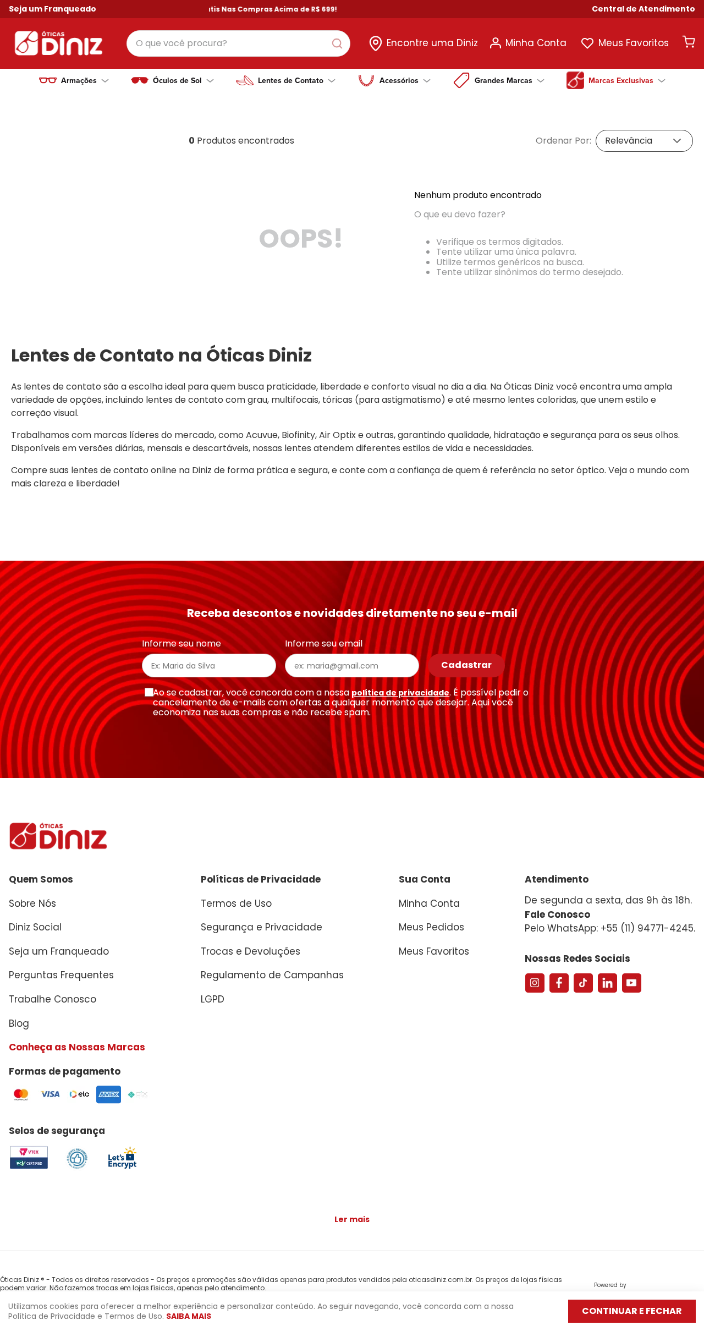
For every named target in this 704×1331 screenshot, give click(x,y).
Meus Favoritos (633, 43)
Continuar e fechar (632, 1311)
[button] (643, 9)
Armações (79, 80)
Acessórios (399, 80)
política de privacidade (400, 692)
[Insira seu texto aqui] (122, 1168)
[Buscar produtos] (339, 43)
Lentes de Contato (290, 80)
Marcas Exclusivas (620, 80)
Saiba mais (188, 1316)
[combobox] (238, 43)
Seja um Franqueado (52, 8)
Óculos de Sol (177, 80)
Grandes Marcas (503, 80)
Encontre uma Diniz (432, 43)
